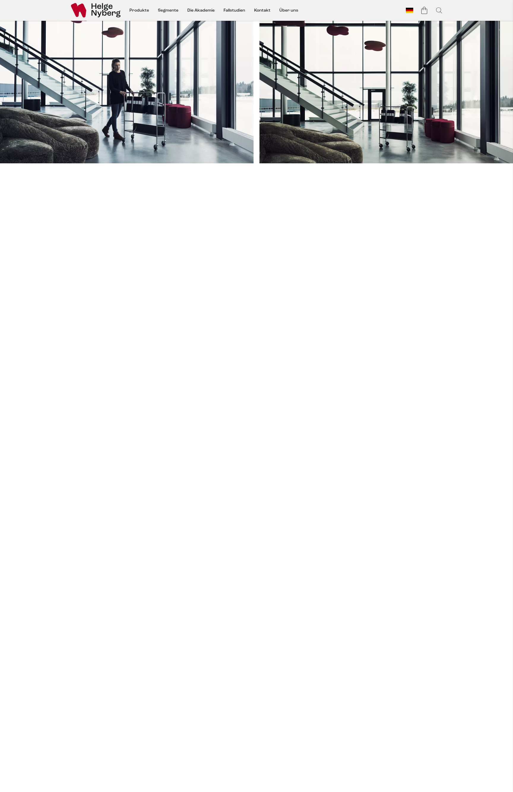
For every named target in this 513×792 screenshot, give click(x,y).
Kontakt (262, 10)
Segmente (168, 10)
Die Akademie (201, 10)
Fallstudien (234, 10)
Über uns (288, 10)
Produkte (139, 10)
